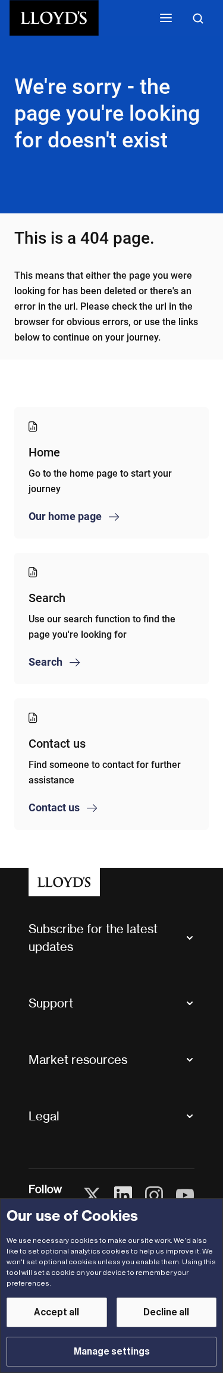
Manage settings (112, 1351)
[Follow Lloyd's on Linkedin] (123, 1195)
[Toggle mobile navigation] (166, 18)
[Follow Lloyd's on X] (92, 1195)
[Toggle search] (198, 18)
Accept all (56, 1312)
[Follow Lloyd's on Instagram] (154, 1195)
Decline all (166, 1312)
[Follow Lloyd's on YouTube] (184, 1195)
